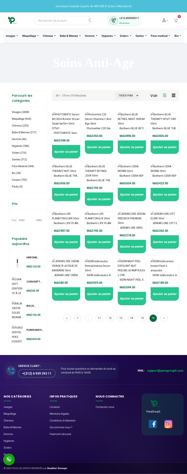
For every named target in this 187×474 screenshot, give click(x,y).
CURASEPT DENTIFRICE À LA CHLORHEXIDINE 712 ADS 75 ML (36, 282)
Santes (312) (19, 159)
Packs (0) (17, 186)
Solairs (124, 35)
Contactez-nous (105, 407)
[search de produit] (90, 20)
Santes (140, 35)
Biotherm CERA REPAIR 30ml (169, 175)
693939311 (129, 18)
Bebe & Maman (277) (24, 132)
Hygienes (107, 35)
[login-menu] (165, 20)
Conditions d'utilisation (63, 420)
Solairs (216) (19, 152)
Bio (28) (16, 173)
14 (131, 318)
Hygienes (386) (20, 145)
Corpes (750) (19, 179)
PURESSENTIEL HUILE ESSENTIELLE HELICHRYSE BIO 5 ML (35, 330)
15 (142, 318)
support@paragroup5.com (165, 370)
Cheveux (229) (20, 125)
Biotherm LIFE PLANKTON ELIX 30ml (109, 223)
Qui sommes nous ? (61, 427)
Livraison (55, 407)
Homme (90, 35)
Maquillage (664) (21, 118)
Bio (177, 35)
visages (11, 35)
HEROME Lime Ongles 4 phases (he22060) (34, 258)
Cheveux (48, 35)
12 (110, 318)
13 (120, 318)
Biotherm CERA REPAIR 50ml (137, 175)
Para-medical (159, 35)
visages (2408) (20, 112)
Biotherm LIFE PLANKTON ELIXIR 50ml (77, 223)
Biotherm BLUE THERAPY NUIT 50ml (75, 175)
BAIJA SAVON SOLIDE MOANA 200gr (31, 306)
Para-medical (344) (23, 166)
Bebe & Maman (69, 35)
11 (99, 318)
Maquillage (29, 35)
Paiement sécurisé (60, 434)
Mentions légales (59, 413)
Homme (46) (19, 139)
